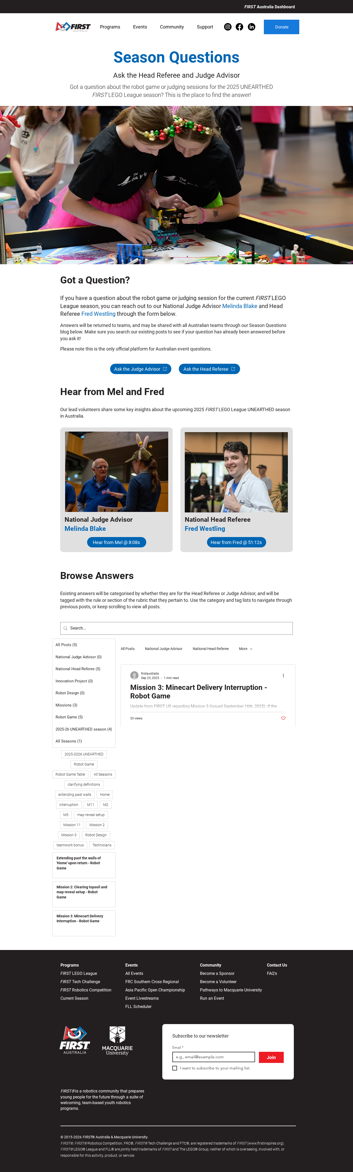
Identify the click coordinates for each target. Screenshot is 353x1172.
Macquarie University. (131, 1137)
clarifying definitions (84, 784)
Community (210, 965)
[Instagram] (228, 27)
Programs (70, 965)
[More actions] (285, 675)
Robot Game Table (70, 774)
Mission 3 (68, 835)
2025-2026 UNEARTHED (84, 754)
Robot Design (96, 835)
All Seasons (103, 774)
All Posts (128, 649)
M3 (65, 815)
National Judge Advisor (163, 649)
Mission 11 (72, 825)
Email (177, 1047)
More (243, 649)
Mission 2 (97, 825)
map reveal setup (91, 815)
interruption (68, 805)
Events (131, 965)
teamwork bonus (70, 845)
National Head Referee (211, 649)
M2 (105, 805)
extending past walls (74, 794)
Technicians (102, 845)
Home (105, 794)
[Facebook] (239, 27)
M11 (90, 805)
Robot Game (84, 764)
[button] (110, 26)
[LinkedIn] (251, 27)
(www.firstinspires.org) (265, 1143)
